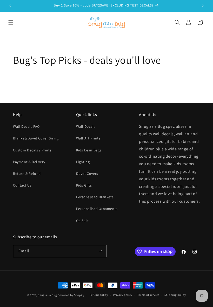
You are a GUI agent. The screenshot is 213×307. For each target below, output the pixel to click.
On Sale (82, 220)
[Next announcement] (203, 5)
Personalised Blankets (95, 197)
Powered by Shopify (71, 295)
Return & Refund (27, 173)
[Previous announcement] (10, 5)
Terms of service (148, 295)
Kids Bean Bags (88, 150)
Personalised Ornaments (97, 208)
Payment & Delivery (29, 161)
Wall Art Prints (88, 138)
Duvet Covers (87, 173)
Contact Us (22, 185)
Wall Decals (86, 126)
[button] (11, 22)
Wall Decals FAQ (26, 126)
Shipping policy (175, 295)
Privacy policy (122, 295)
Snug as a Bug (48, 295)
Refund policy (99, 295)
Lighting (83, 161)
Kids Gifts (84, 185)
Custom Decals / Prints (32, 150)
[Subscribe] (100, 251)
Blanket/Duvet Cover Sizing (36, 138)
